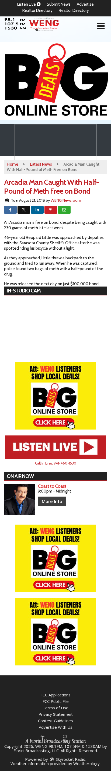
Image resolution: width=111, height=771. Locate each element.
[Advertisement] (55, 81)
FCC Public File (56, 701)
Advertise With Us (55, 727)
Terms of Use (55, 707)
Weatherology (86, 763)
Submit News (59, 4)
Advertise (85, 4)
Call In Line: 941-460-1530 (55, 463)
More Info (52, 501)
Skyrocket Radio (70, 759)
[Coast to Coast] (19, 499)
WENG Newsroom (66, 200)
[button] (101, 26)
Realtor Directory (37, 10)
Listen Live (27, 4)
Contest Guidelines (55, 720)
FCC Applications (55, 694)
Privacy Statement (56, 714)
